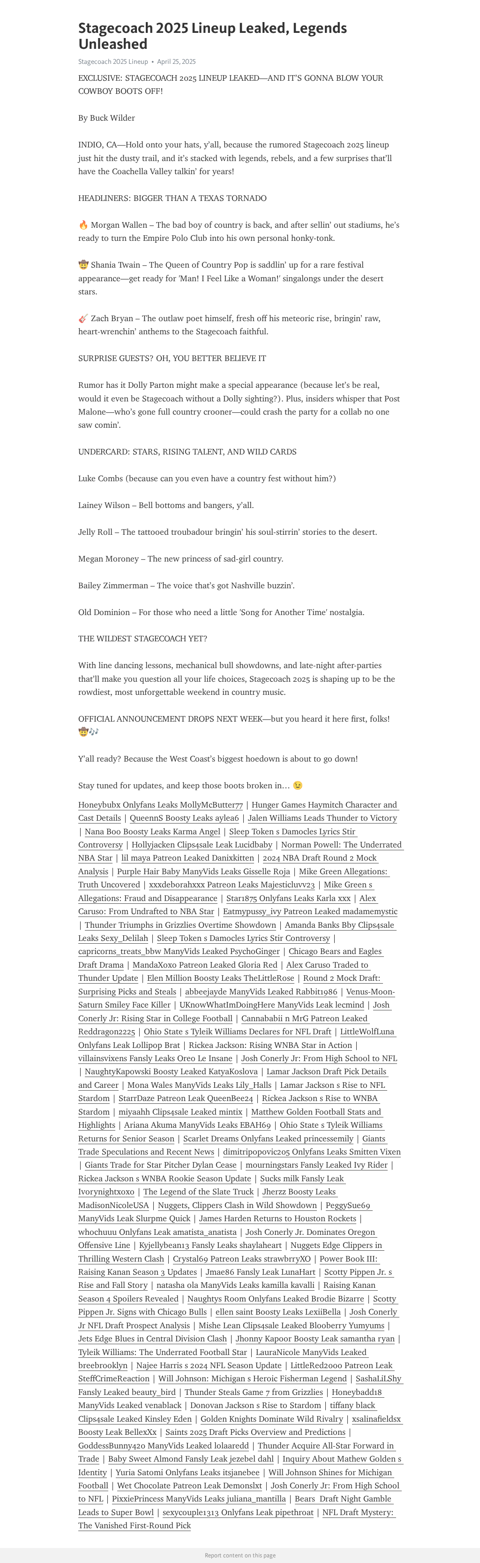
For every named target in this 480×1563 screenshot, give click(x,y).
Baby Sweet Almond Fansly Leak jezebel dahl (191, 1459)
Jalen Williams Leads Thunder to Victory (322, 818)
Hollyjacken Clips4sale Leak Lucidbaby (202, 844)
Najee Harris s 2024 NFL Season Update (209, 1365)
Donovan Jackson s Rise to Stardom (255, 1405)
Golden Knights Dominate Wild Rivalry (272, 1419)
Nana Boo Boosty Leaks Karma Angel (152, 831)
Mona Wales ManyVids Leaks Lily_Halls (199, 1085)
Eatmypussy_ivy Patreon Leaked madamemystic (310, 911)
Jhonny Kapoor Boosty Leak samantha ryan (315, 1338)
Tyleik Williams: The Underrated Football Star (162, 1352)
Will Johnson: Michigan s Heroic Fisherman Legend (252, 1378)
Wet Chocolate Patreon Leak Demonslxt (189, 1485)
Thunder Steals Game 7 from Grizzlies (254, 1392)
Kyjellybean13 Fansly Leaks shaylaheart (210, 1245)
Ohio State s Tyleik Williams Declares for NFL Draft (237, 1031)
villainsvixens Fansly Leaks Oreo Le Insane (155, 1058)
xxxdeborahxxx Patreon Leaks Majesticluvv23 (232, 884)
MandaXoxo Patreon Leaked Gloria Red (205, 965)
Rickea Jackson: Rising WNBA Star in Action (270, 1045)
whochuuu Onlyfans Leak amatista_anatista (157, 1232)
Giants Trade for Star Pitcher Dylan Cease (161, 1165)
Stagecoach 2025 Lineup (113, 61)
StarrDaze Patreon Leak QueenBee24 (186, 1098)
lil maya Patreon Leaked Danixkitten (187, 858)
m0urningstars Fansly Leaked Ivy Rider (317, 1165)
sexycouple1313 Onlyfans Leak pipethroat (238, 1512)
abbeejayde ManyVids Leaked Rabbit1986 (261, 991)
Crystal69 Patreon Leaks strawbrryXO (242, 1259)
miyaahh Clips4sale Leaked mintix (180, 1112)
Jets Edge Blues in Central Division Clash (152, 1338)
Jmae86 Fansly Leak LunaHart (260, 1272)
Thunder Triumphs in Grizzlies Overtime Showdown (180, 925)
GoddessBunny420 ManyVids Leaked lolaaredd (163, 1445)
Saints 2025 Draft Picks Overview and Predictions (255, 1432)
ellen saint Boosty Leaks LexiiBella (278, 1312)
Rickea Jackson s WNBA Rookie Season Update (164, 1178)
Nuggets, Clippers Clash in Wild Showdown (237, 1205)
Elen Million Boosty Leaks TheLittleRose (220, 978)
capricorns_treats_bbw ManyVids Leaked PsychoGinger (179, 951)
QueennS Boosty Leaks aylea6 (184, 818)
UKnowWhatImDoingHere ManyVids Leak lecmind (272, 1005)
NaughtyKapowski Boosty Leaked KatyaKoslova (171, 1071)
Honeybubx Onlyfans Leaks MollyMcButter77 (160, 805)
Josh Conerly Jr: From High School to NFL (319, 1058)
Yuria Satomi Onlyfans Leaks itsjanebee (188, 1472)
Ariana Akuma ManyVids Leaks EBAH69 (197, 1125)
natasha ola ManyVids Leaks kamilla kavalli (236, 1285)
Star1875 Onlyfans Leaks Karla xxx (288, 898)
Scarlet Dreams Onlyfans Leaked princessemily (268, 1138)
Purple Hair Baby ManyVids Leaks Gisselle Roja (203, 871)
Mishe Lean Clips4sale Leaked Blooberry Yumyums (291, 1325)
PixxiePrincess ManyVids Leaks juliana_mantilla (199, 1499)
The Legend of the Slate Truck (198, 1191)
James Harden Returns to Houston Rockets (277, 1218)
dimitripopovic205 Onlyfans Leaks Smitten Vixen (312, 1152)
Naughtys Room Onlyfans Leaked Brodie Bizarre (276, 1299)
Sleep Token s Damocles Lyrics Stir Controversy (243, 938)
